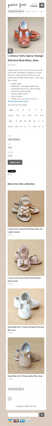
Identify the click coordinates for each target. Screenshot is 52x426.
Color (9, 136)
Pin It (10, 174)
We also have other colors (18, 101)
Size (9, 144)
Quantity (10, 152)
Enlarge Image (10, 51)
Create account (31, 11)
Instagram (10, 399)
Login (41, 11)
